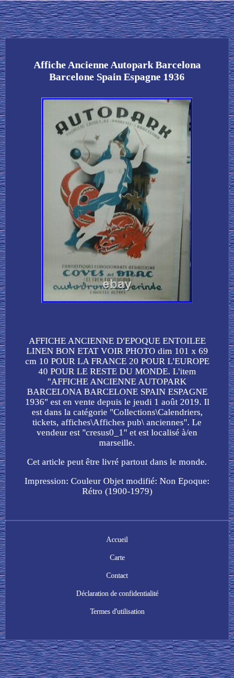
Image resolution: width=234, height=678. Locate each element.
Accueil (117, 539)
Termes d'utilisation (117, 611)
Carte (117, 557)
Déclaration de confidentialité (117, 593)
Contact (117, 575)
